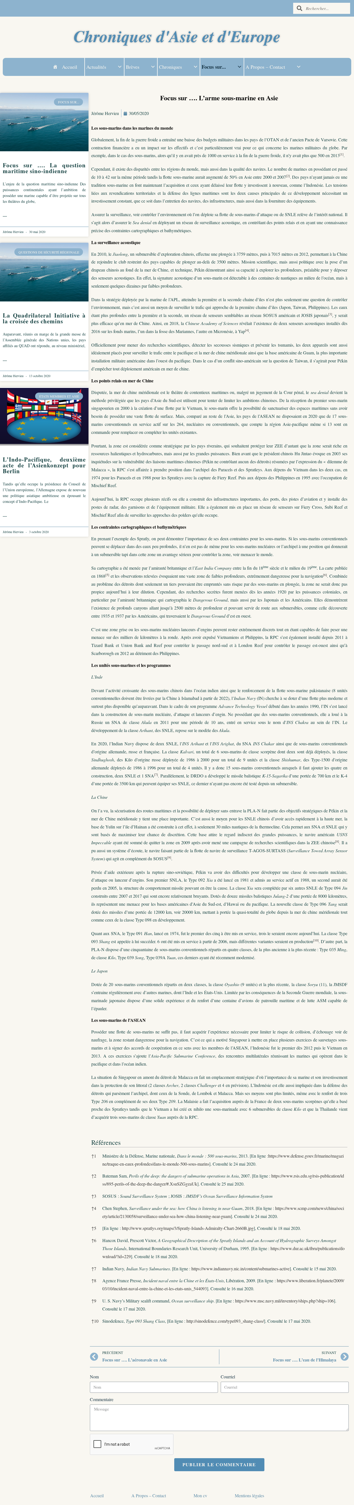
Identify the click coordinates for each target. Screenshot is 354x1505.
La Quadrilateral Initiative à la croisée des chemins (44, 318)
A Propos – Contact (265, 66)
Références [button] (106, 1142)
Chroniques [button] (170, 66)
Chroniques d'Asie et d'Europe (177, 35)
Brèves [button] (132, 66)
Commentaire (101, 1399)
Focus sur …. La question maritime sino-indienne (44, 168)
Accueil (69, 66)
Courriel (228, 1376)
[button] (341, 155)
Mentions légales (249, 1495)
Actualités (96, 66)
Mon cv (200, 1495)
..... (5, 215)
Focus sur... (214, 66)
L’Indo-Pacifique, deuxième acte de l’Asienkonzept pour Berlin (44, 465)
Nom (94, 1376)
